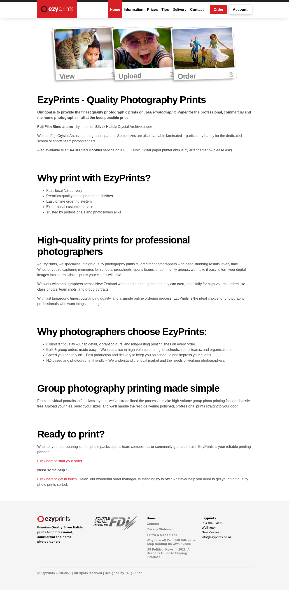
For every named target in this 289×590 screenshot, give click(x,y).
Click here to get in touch (57, 479)
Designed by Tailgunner (123, 573)
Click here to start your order (59, 461)
